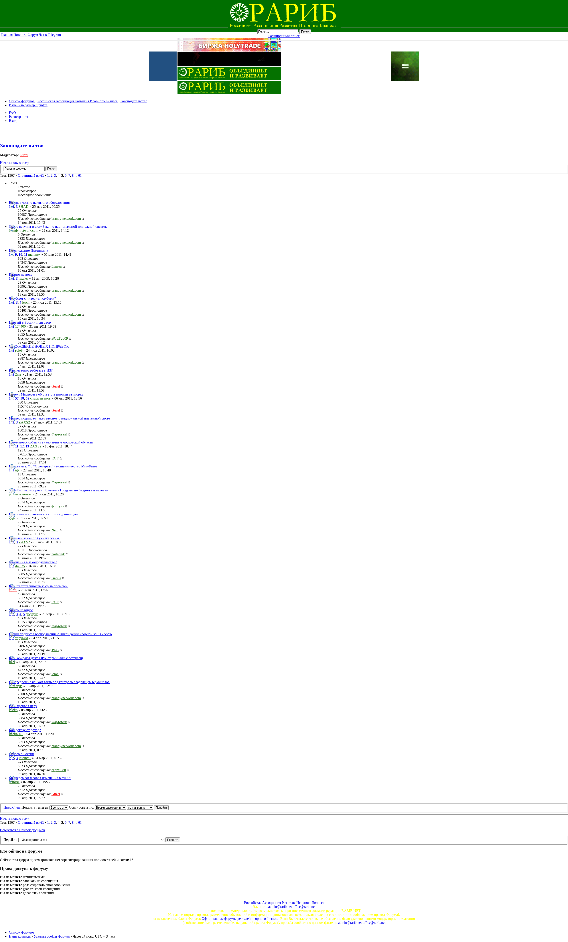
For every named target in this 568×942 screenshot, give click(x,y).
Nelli (54, 530)
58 (22, 398)
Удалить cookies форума (52, 936)
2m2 (18, 374)
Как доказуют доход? (25, 730)
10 (20, 254)
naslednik (58, 554)
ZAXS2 (24, 422)
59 (27, 398)
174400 (20, 326)
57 (17, 398)
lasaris (13, 710)
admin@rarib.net (280, 906)
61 (80, 175)
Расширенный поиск (284, 36)
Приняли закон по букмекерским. (34, 538)
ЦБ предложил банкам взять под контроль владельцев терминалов (59, 682)
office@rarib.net (304, 906)
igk (17, 470)
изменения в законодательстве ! (33, 562)
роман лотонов (20, 494)
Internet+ (25, 758)
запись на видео (21, 610)
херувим (21, 638)
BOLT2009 (59, 338)
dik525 (20, 566)
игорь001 (16, 734)
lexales (23, 278)
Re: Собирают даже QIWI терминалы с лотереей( (46, 658)
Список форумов (22, 101)
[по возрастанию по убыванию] (148, 807)
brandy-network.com (66, 218)
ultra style (15, 686)
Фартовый (59, 434)
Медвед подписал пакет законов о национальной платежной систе (59, 418)
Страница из (31, 175)
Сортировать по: (82, 807)
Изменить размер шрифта (28, 105)
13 (27, 446)
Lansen (56, 266)
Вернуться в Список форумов (22, 830)
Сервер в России (21, 754)
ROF (55, 458)
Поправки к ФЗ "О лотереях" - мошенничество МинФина (53, 466)
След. (16, 807)
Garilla (56, 578)
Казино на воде (20, 274)
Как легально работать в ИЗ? (31, 370)
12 (22, 446)
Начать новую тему (14, 162)
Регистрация (18, 117)
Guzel (24, 155)
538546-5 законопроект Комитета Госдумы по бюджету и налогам (58, 490)
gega (12, 518)
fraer (12, 662)
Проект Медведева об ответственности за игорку (46, 394)
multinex (34, 254)
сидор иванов (40, 398)
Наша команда (20, 936)
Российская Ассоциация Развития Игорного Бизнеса (77, 101)
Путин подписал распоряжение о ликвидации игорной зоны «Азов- (60, 634)
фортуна (57, 506)
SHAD (24, 206)
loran (55, 674)
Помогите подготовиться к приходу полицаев (44, 514)
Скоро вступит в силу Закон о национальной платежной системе (58, 226)
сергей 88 (58, 770)
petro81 (14, 782)
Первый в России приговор (30, 322)
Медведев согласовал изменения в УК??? (40, 778)
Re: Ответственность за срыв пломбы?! (38, 586)
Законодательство (133, 101)
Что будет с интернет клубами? (32, 298)
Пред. (8, 807)
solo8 (19, 350)
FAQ (12, 113)
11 (25, 254)
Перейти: (11, 839)
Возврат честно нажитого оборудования (39, 202)
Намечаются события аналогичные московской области (51, 442)
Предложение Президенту (29, 250)
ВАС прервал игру (23, 706)
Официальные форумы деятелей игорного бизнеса (240, 918)
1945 (55, 650)
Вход (12, 121)
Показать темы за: (35, 807)
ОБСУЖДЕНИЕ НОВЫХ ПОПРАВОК (39, 346)
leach (26, 302)
